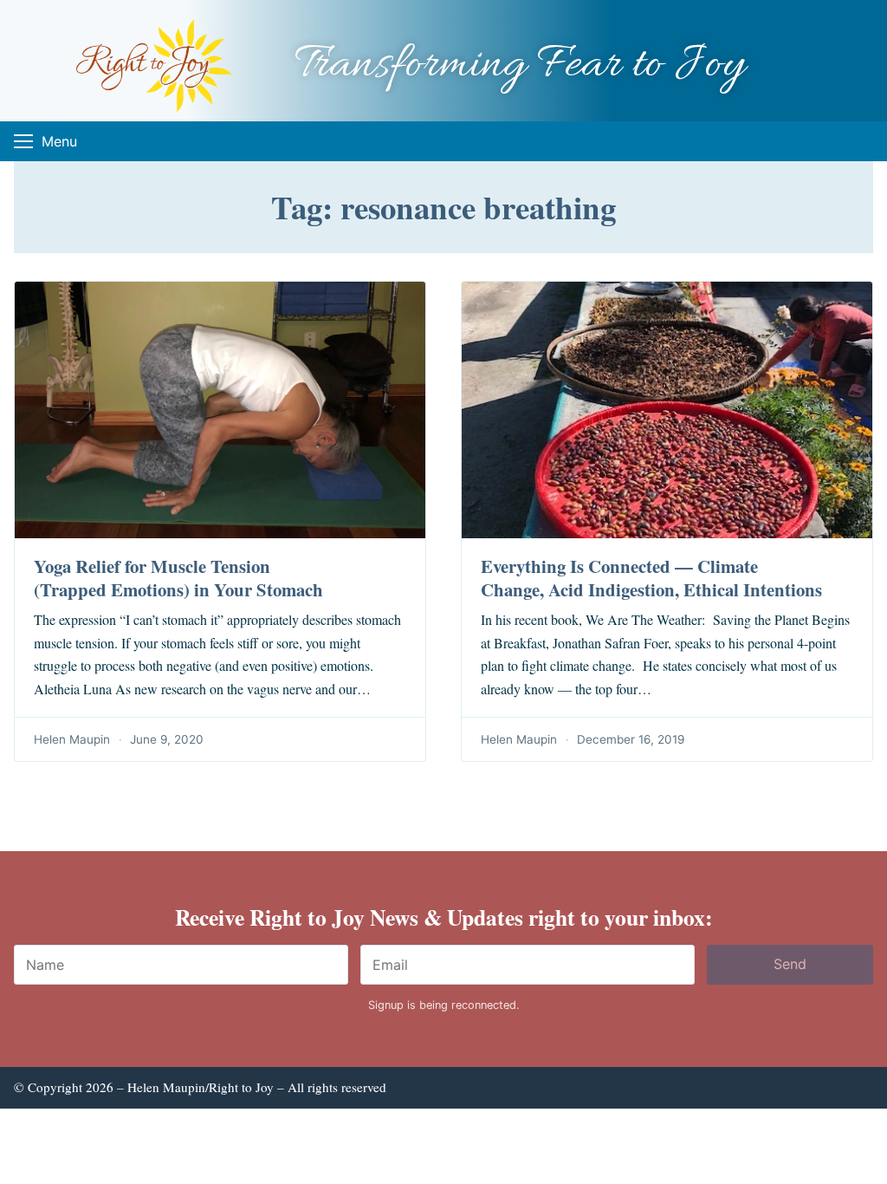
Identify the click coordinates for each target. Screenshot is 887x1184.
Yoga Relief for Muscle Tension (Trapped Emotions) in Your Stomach (178, 577)
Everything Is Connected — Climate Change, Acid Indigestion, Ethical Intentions (651, 577)
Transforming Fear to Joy (520, 65)
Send (790, 964)
